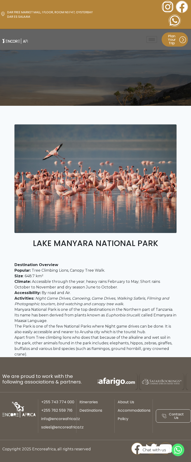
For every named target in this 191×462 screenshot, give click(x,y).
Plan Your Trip (172, 39)
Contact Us (176, 416)
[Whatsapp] (175, 20)
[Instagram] (168, 7)
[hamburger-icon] (152, 39)
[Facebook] (182, 7)
